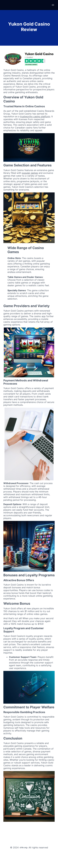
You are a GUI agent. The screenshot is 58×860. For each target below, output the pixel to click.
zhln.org (23, 847)
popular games (30, 173)
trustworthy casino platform (35, 116)
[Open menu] (53, 5)
